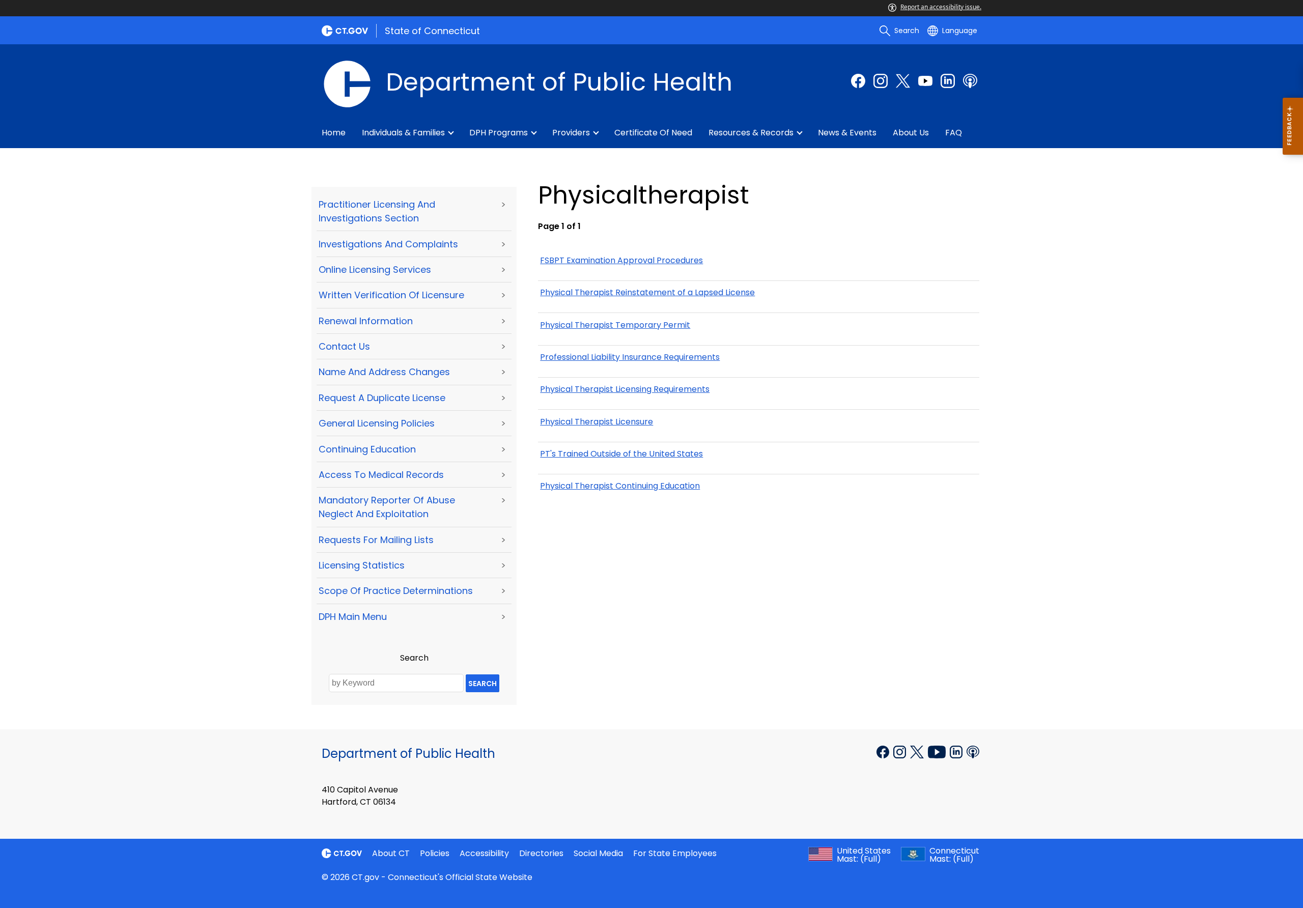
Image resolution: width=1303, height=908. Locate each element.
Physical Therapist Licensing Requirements (625, 389)
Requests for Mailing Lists (376, 539)
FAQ (953, 132)
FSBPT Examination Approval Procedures (621, 260)
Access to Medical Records (381, 474)
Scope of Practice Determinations (396, 590)
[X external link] (918, 750)
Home (334, 132)
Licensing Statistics (362, 565)
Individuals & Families (403, 132)
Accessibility (484, 853)
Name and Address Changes (384, 371)
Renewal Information (366, 321)
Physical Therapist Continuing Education (620, 486)
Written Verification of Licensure (391, 295)
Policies (434, 853)
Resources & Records (751, 132)
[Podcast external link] (970, 81)
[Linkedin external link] (957, 750)
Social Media (598, 853)
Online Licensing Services (375, 269)
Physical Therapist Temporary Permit (615, 325)
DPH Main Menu (353, 616)
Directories (541, 853)
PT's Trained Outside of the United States (621, 454)
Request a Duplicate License (382, 397)
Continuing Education (367, 449)
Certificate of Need (653, 132)
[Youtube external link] (925, 81)
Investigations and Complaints (388, 244)
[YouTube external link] (938, 750)
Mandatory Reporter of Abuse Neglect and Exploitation (387, 507)
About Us (911, 132)
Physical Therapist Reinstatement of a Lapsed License (647, 292)
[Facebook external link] (858, 81)
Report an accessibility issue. (940, 7)
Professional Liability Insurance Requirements (630, 357)
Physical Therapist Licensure (596, 422)
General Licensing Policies (377, 423)
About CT (391, 853)
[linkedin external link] (948, 81)
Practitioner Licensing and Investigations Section (377, 211)
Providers (571, 132)
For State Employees (675, 853)
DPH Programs (498, 132)
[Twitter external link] (903, 81)
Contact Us (344, 346)
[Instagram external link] (880, 81)
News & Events (847, 132)
